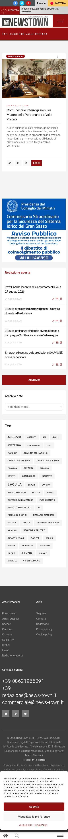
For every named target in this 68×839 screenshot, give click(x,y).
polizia (26, 522)
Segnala (41, 613)
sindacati (45, 546)
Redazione (42, 624)
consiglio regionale (48, 461)
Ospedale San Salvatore (20, 500)
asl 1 (56, 437)
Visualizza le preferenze (34, 816)
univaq (43, 553)
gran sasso (29, 476)
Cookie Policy (25, 825)
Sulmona (26, 553)
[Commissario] (34, 230)
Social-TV (8, 639)
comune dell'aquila (35, 453)
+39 (6, 688)
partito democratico (19, 507)
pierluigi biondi (17, 515)
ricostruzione (16, 538)
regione (12, 530)
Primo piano (9, 613)
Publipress (40, 760)
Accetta (34, 806)
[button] (58, 56)
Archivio (34, 380)
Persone (7, 629)
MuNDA (50, 493)
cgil (48, 445)
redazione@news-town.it (29, 695)
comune (12, 453)
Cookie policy (44, 634)
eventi (12, 476)
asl (44, 437)
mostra (36, 493)
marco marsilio (17, 492)
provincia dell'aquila (48, 522)
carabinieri (33, 445)
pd (39, 507)
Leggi (36, 163)
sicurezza (27, 546)
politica (12, 522)
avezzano (14, 445)
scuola (49, 538)
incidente (47, 476)
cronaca (12, 468)
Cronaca (7, 634)
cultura (28, 468)
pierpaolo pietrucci (43, 515)
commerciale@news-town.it (33, 702)
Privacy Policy (40, 825)
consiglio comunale (19, 461)
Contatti (41, 618)
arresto (31, 437)
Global (6, 645)
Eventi (5, 650)
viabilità (12, 561)
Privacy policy (44, 629)
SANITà (35, 538)
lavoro (46, 485)
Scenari (6, 624)
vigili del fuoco (31, 561)
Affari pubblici (15, 56)
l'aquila (15, 484)
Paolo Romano (47, 500)
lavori (31, 485)
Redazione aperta (12, 655)
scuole (11, 546)
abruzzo (14, 437)
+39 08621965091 (23, 681)
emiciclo (44, 468)
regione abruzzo (34, 530)
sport (11, 553)
